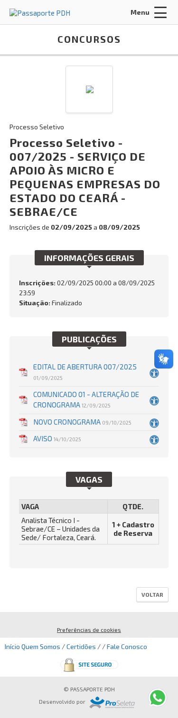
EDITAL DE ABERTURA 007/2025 (85, 371)
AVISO (57, 438)
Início (12, 646)
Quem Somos (40, 646)
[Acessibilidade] (154, 372)
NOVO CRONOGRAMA (82, 421)
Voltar (152, 594)
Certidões (81, 646)
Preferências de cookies (89, 629)
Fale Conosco (127, 646)
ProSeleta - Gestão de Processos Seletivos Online (112, 702)
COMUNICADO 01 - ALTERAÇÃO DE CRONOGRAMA (86, 399)
